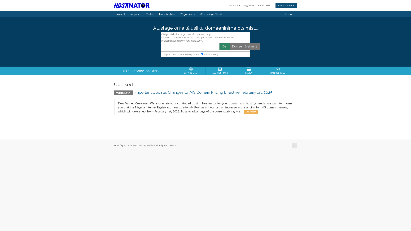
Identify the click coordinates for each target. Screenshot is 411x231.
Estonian (234, 5)
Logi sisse (249, 5)
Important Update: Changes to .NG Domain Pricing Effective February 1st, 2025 (203, 92)
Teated (150, 14)
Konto (289, 14)
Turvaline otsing (211, 54)
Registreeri (264, 5)
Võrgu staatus (187, 14)
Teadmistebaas (167, 14)
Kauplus (135, 14)
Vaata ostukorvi (286, 5)
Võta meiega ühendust (212, 14)
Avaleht (120, 14)
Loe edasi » (250, 111)
